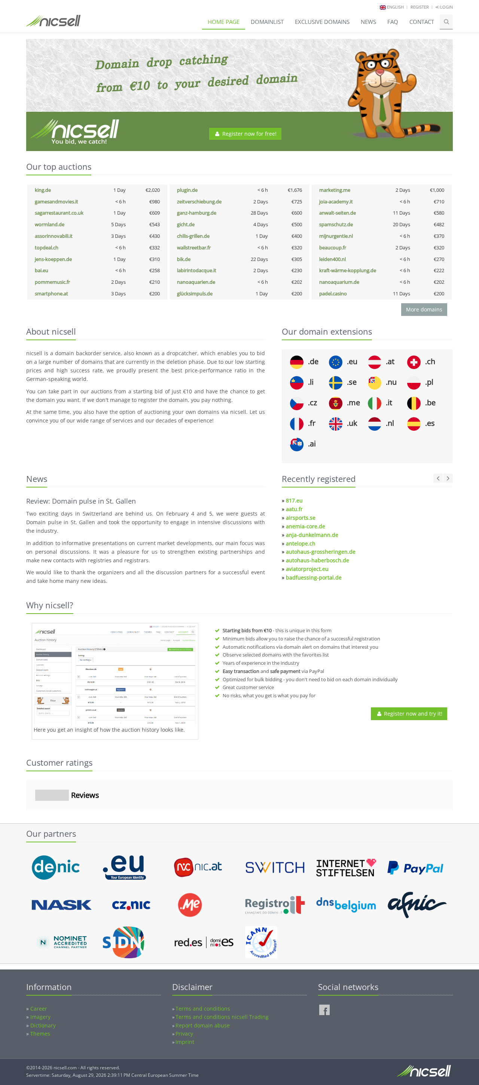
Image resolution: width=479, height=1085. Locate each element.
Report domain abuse (203, 1025)
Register (420, 7)
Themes (40, 1033)
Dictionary (43, 1025)
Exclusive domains (322, 21)
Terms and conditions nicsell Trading (222, 1016)
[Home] (53, 24)
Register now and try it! (412, 713)
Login (446, 7)
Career (38, 1008)
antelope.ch (300, 543)
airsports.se (300, 517)
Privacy (184, 1033)
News (368, 21)
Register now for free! (249, 133)
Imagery (40, 1016)
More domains (424, 309)
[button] (26, 818)
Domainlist (267, 21)
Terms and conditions (203, 1008)
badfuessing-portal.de (314, 577)
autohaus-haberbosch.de (317, 560)
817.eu (294, 500)
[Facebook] (324, 1010)
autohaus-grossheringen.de (321, 551)
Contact (421, 21)
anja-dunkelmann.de (312, 534)
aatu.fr (294, 509)
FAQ (392, 21)
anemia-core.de (305, 526)
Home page (224, 21)
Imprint (185, 1041)
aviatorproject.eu (307, 568)
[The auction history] (115, 675)
